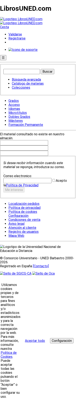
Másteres (15, 121)
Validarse (15, 34)
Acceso (14, 105)
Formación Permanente (25, 125)
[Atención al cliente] (23, 50)
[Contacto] (41, 266)
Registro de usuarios (23, 232)
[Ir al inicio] (21, 21)
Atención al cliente (22, 228)
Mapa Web (16, 236)
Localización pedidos (23, 204)
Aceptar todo (35, 341)
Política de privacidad (24, 208)
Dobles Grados (19, 117)
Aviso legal (16, 224)
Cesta (4, 27)
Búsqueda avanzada (26, 80)
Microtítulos (17, 113)
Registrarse (17, 38)
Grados (13, 101)
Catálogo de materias (28, 84)
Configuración (18, 216)
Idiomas (14, 109)
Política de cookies (22, 212)
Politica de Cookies (9, 355)
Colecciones (21, 88)
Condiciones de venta (24, 220)
